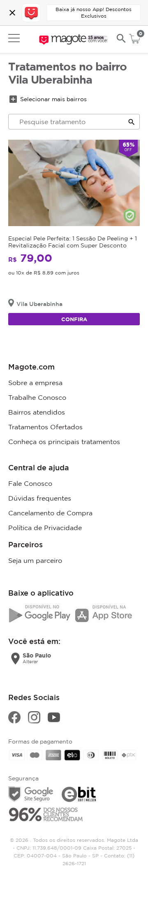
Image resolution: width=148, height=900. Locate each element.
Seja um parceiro (35, 560)
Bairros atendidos (36, 412)
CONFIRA (74, 319)
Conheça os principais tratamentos (64, 441)
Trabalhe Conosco (37, 397)
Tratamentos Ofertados (45, 427)
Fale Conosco (30, 483)
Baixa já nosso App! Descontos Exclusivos (94, 12)
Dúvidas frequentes (39, 498)
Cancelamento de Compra (50, 513)
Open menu (14, 38)
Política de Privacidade (45, 527)
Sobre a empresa (35, 382)
